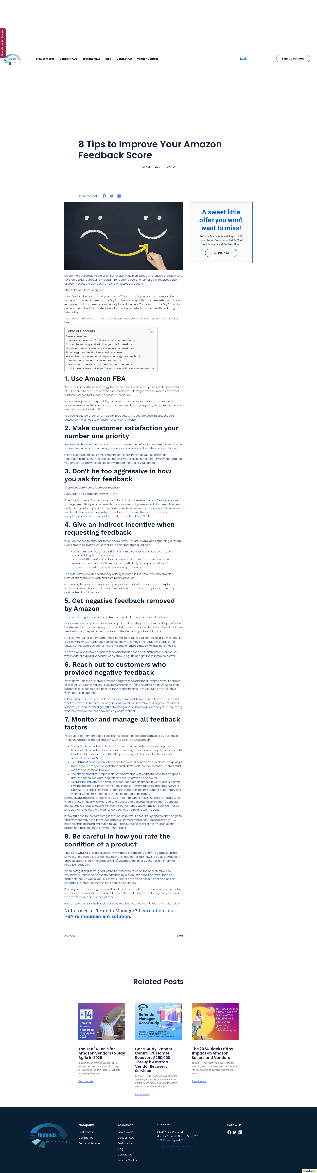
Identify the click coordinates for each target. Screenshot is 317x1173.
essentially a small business (162, 504)
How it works (45, 58)
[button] (104, 196)
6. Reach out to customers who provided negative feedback (103, 356)
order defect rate (87, 746)
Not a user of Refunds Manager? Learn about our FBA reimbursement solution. (112, 368)
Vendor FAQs (68, 58)
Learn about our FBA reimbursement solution (119, 913)
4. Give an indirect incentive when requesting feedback (100, 348)
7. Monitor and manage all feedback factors (93, 360)
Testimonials (91, 58)
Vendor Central (147, 58)
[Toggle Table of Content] (150, 331)
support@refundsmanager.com (177, 1146)
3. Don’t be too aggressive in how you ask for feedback (100, 344)
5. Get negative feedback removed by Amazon (94, 352)
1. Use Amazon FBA (77, 336)
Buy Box (168, 304)
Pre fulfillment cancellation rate (91, 762)
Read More (85, 1081)
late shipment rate (88, 774)
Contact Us (124, 58)
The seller (70, 574)
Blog (108, 58)
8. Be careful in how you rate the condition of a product (100, 364)
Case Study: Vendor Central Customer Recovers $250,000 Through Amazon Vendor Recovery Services (153, 1059)
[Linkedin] (240, 1132)
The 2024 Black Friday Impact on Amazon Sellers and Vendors (212, 1053)
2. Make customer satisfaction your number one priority (100, 340)
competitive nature (103, 284)
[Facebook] (229, 1132)
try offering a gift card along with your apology (118, 707)
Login (243, 58)
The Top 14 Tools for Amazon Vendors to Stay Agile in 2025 (101, 1053)
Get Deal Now (221, 252)
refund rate (89, 782)
